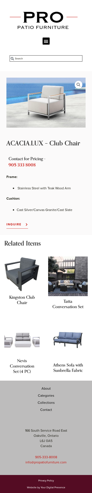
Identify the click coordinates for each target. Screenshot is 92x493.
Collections (46, 402)
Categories (46, 395)
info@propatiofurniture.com (46, 462)
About (46, 388)
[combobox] (46, 58)
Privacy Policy (46, 480)
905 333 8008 (22, 165)
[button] (46, 41)
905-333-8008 (46, 457)
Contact (46, 409)
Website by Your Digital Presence (46, 487)
